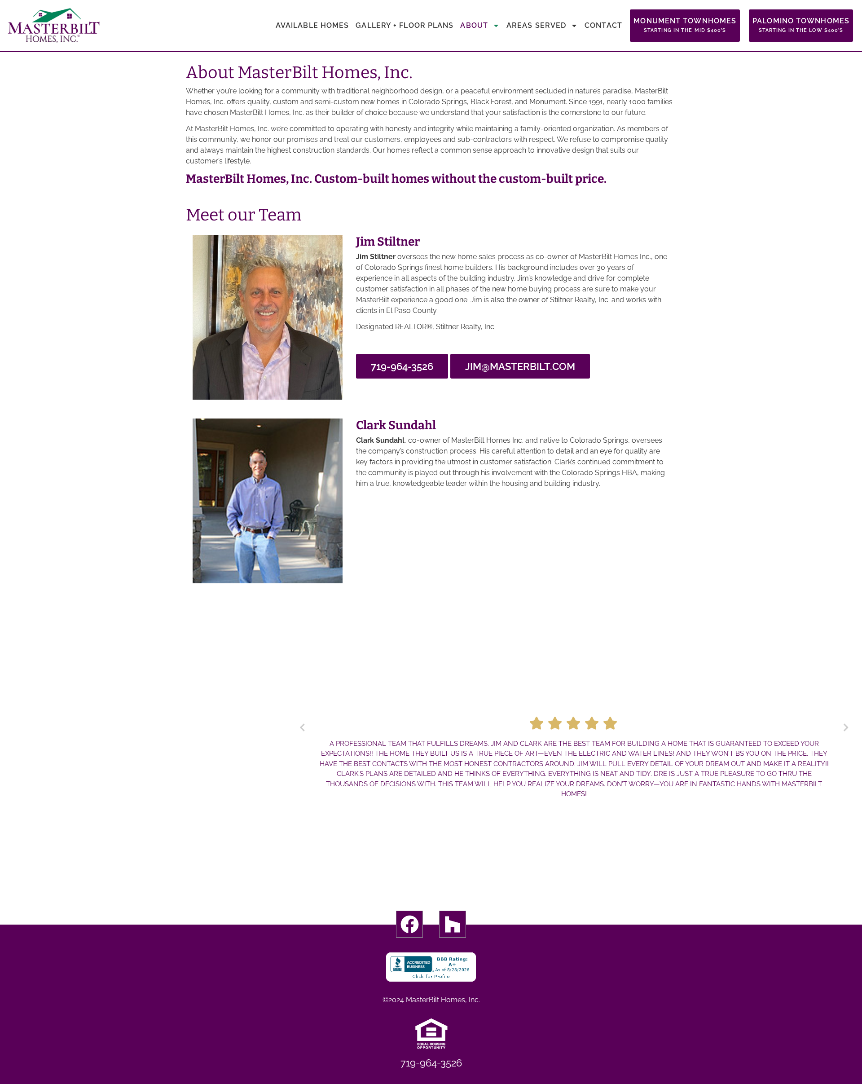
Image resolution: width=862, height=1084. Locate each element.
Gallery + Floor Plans (404, 25)
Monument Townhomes (684, 25)
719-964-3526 (402, 366)
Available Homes (312, 25)
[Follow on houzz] (452, 924)
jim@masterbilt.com (520, 366)
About (474, 25)
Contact (603, 25)
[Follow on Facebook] (409, 924)
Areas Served (536, 25)
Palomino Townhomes (800, 25)
